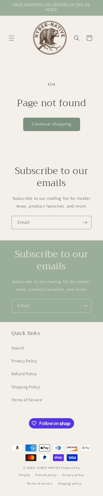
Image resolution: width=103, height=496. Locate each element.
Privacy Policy (24, 361)
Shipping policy (70, 483)
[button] (11, 38)
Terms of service (40, 483)
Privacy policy (73, 475)
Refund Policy (24, 374)
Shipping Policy (25, 387)
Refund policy (46, 475)
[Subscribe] (85, 222)
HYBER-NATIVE (48, 468)
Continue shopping (52, 124)
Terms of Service (26, 400)
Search (18, 348)
